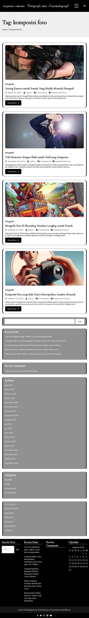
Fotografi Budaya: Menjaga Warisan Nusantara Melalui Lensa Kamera (33, 345)
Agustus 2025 (10, 420)
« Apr (70, 575)
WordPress (65, 610)
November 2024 (11, 454)
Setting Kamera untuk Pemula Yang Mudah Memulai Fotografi (39, 88)
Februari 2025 (10, 441)
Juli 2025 (8, 424)
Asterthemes (43, 610)
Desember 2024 (11, 450)
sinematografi (10, 488)
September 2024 (11, 463)
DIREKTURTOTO (11, 509)
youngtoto (9, 522)
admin (29, 92)
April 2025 (9, 433)
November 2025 (11, 407)
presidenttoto (10, 526)
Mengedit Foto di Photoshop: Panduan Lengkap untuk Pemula (39, 225)
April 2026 (9, 385)
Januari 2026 (10, 398)
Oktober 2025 (10, 411)
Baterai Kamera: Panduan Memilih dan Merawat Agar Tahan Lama (31, 349)
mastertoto (9, 513)
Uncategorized (10, 493)
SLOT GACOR (10, 504)
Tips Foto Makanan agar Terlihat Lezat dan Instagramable (28, 336)
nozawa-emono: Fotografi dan (36, 5)
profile (7, 484)
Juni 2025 (8, 428)
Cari (79, 321)
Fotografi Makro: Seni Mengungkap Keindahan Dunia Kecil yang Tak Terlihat (35, 341)
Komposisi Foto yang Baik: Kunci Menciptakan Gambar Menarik (40, 294)
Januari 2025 (10, 446)
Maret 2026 (9, 389)
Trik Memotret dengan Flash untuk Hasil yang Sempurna (36, 157)
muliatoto (8, 530)
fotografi (9, 84)
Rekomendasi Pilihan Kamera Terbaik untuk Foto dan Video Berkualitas (33, 354)
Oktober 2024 (10, 459)
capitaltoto (9, 517)
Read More (12, 103)
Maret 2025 (9, 437)
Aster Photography (26, 610)
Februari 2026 (10, 394)
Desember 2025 (11, 402)
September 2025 (11, 415)
